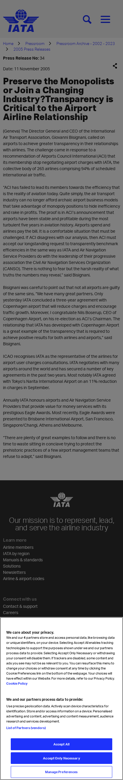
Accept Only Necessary (61, 758)
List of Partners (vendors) (26, 727)
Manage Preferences (61, 772)
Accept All (61, 744)
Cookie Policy (16, 683)
